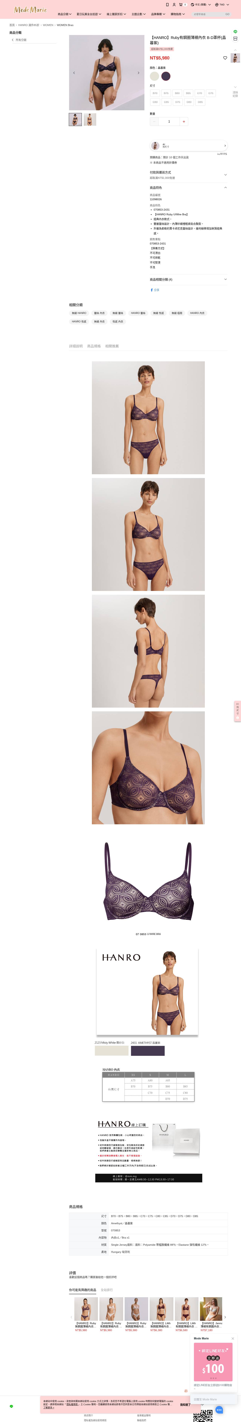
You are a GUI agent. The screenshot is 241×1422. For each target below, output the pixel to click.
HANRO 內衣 (197, 313)
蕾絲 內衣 (99, 313)
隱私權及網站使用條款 (95, 1420)
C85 (166, 102)
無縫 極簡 (177, 313)
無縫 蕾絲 (118, 313)
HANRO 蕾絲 (138, 313)
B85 (188, 93)
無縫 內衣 (99, 321)
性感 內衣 (118, 321)
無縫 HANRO (79, 313)
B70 (155, 93)
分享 (156, 290)
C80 (155, 102)
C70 (199, 93)
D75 (177, 102)
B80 (177, 93)
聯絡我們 (141, 1420)
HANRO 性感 (79, 321)
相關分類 (76, 305)
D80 (189, 102)
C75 (210, 93)
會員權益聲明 (144, 1415)
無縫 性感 (158, 313)
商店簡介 (88, 1415)
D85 (200, 102)
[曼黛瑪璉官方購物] (30, 10)
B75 (166, 93)
